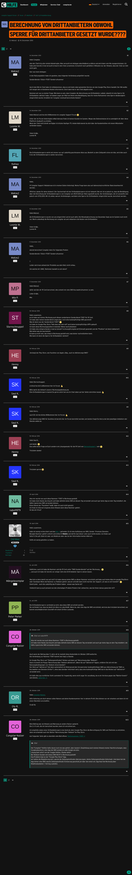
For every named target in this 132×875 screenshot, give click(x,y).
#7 (128, 282)
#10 (127, 378)
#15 (127, 523)
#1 (128, 55)
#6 (127, 242)
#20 (127, 720)
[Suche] (126, 4)
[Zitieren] (127, 102)
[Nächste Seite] (10, 48)
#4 (127, 177)
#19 (127, 691)
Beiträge (8, 555)
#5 (127, 209)
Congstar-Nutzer (39, 695)
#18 (127, 630)
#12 (127, 436)
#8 (127, 311)
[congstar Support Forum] (9, 4)
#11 (127, 407)
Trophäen (8, 553)
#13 (127, 465)
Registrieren (117, 4)
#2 (128, 110)
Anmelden (106, 4)
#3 (128, 148)
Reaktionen (9, 550)
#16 (127, 565)
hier (57, 531)
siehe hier (41, 678)
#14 (127, 494)
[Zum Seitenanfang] (129, 872)
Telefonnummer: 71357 (75, 736)
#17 (127, 601)
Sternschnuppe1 (89, 446)
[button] (94, 4)
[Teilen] (129, 48)
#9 (127, 349)
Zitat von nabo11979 (41, 636)
